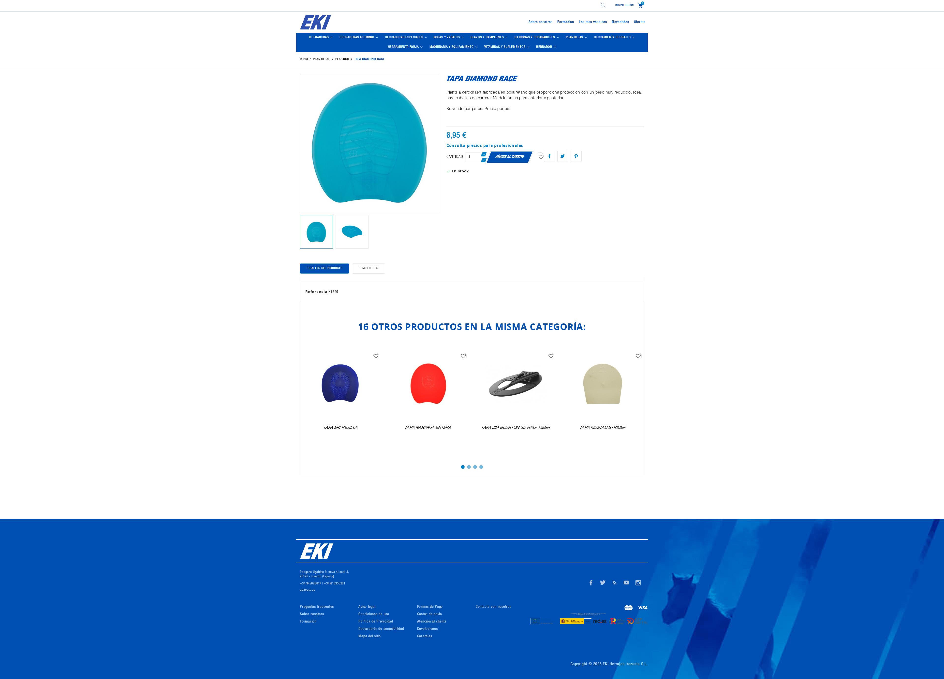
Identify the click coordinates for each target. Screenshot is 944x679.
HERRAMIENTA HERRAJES (613, 37)
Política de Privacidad (375, 622)
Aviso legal (366, 607)
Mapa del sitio (369, 636)
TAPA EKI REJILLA (340, 428)
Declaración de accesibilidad (381, 629)
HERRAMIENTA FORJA (404, 47)
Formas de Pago (430, 607)
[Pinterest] (576, 156)
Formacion (565, 22)
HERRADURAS (319, 37)
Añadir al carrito (510, 157)
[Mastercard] (629, 608)
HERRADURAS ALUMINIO (357, 37)
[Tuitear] (562, 156)
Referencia (316, 291)
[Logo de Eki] (355, 22)
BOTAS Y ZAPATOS (447, 37)
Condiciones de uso (373, 614)
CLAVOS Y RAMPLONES (488, 37)
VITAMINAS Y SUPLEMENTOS (505, 47)
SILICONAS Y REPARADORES (535, 37)
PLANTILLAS (575, 37)
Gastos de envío (429, 614)
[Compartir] (549, 156)
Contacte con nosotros (493, 607)
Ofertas (639, 22)
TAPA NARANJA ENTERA (428, 428)
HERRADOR (544, 47)
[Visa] (643, 608)
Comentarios (368, 268)
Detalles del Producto (324, 268)
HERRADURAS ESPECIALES (404, 37)
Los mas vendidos (593, 22)
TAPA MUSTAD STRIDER (603, 428)
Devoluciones (427, 629)
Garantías (424, 636)
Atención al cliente (432, 622)
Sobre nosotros (541, 22)
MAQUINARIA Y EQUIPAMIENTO (452, 47)
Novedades (620, 22)
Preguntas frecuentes (317, 607)
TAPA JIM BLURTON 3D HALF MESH (515, 428)
